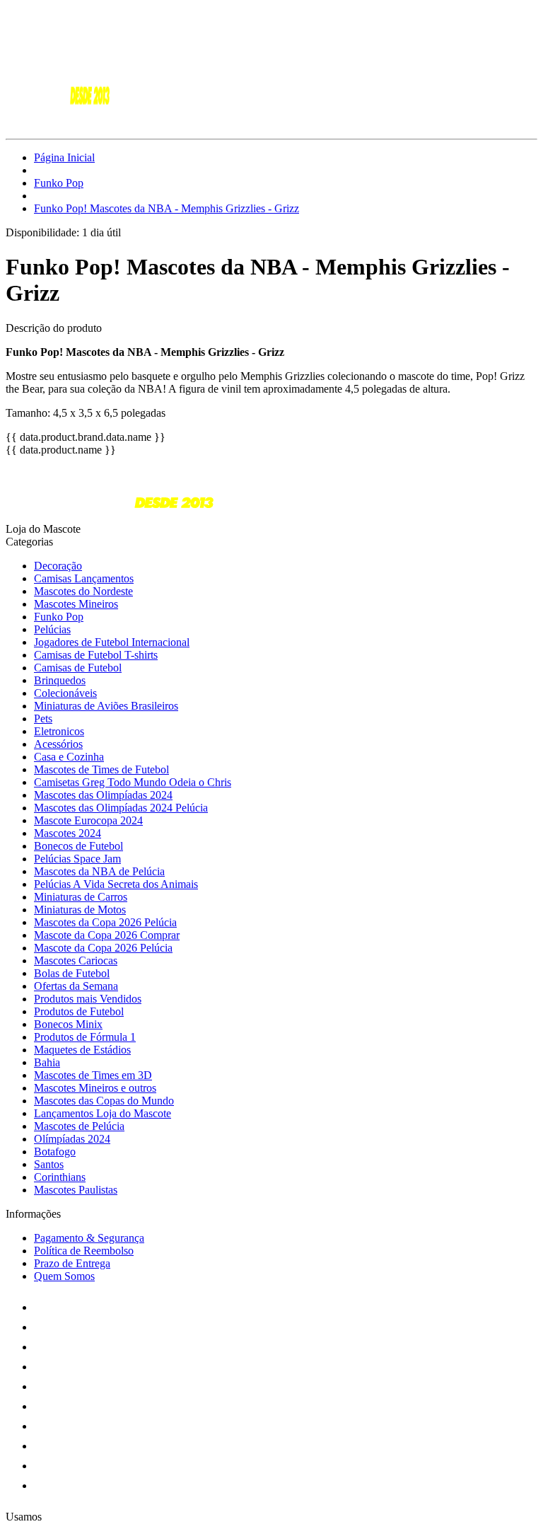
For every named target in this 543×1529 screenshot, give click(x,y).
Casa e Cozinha (69, 757)
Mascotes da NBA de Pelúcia (99, 871)
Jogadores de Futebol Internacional (111, 642)
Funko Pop (58, 183)
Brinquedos (60, 680)
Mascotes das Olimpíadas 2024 (103, 795)
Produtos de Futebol (79, 1011)
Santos (49, 1164)
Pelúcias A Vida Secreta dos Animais (116, 884)
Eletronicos (59, 731)
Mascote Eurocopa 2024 (88, 820)
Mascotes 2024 (67, 833)
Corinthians (60, 1177)
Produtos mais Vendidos (87, 999)
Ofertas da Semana (76, 986)
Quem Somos (64, 1276)
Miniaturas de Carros (80, 897)
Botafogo (55, 1152)
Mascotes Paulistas (75, 1190)
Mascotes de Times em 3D (93, 1075)
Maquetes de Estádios (82, 1050)
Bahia (47, 1062)
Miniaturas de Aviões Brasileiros (106, 706)
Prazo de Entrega (72, 1263)
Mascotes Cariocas (75, 960)
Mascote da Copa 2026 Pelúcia (103, 948)
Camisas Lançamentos (84, 578)
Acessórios (58, 744)
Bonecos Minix (68, 1024)
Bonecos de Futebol (78, 846)
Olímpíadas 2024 (72, 1139)
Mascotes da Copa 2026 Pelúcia (105, 922)
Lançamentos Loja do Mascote (102, 1113)
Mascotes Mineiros (76, 604)
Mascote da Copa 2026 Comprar (107, 935)
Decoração (58, 566)
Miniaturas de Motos (80, 910)
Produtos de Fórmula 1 (85, 1037)
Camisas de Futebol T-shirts (96, 655)
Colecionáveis (65, 693)
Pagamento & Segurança (89, 1238)
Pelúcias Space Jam (77, 859)
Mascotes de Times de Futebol (101, 769)
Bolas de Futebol (72, 973)
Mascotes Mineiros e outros (95, 1088)
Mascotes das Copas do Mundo (104, 1101)
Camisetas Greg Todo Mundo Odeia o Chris (132, 782)
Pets (43, 718)
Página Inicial (64, 157)
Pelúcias (52, 629)
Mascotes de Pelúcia (79, 1126)
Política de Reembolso (84, 1251)
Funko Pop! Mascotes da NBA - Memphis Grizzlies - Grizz (166, 208)
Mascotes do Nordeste (83, 591)
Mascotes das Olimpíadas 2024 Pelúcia (121, 808)
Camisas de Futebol (78, 668)
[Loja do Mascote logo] (59, 121)
